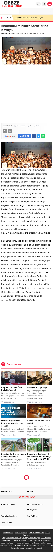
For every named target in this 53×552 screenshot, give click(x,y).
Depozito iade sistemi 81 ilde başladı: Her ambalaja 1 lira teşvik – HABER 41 (39, 456)
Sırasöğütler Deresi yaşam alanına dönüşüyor (13, 455)
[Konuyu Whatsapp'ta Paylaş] (43, 136)
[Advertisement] (26, 94)
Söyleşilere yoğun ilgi (37, 387)
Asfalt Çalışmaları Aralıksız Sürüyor (29, 18)
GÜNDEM (12, 33)
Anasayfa (4, 33)
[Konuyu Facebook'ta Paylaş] (34, 136)
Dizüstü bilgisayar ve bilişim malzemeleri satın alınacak (12, 423)
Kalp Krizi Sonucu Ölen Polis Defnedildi (11, 388)
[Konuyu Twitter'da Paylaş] (38, 136)
